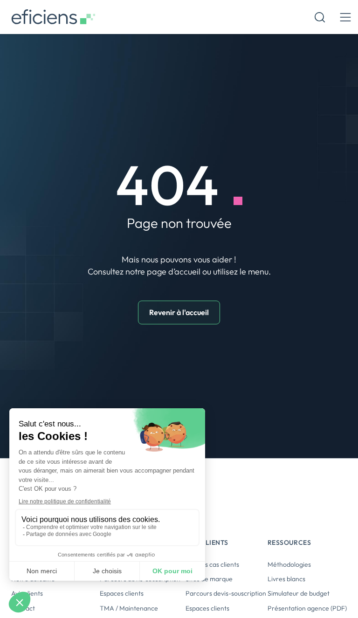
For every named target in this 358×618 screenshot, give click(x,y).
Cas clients (207, 542)
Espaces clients (122, 593)
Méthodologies (289, 564)
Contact (23, 608)
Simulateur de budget (299, 593)
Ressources (289, 542)
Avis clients (27, 593)
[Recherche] (320, 17)
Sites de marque (209, 579)
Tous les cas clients (212, 564)
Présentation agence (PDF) (307, 608)
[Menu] (345, 17)
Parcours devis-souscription (226, 593)
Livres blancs (286, 579)
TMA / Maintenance (129, 608)
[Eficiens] (53, 17)
